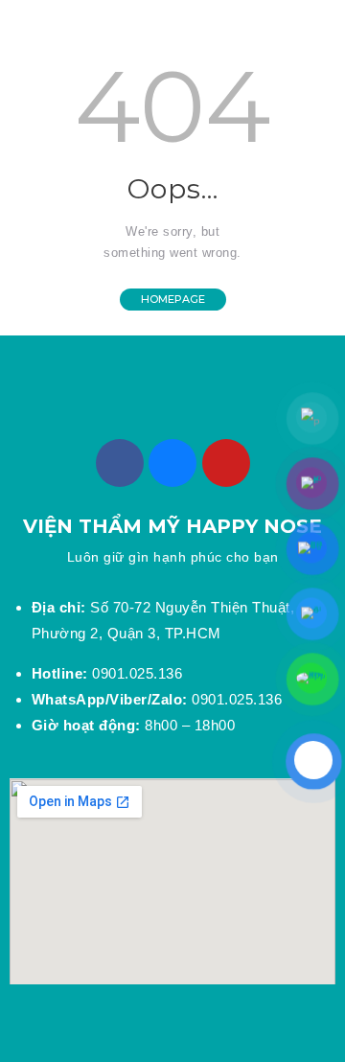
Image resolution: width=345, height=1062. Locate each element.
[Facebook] (120, 463)
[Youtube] (226, 463)
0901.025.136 (107, 673)
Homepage (173, 299)
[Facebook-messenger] (172, 463)
